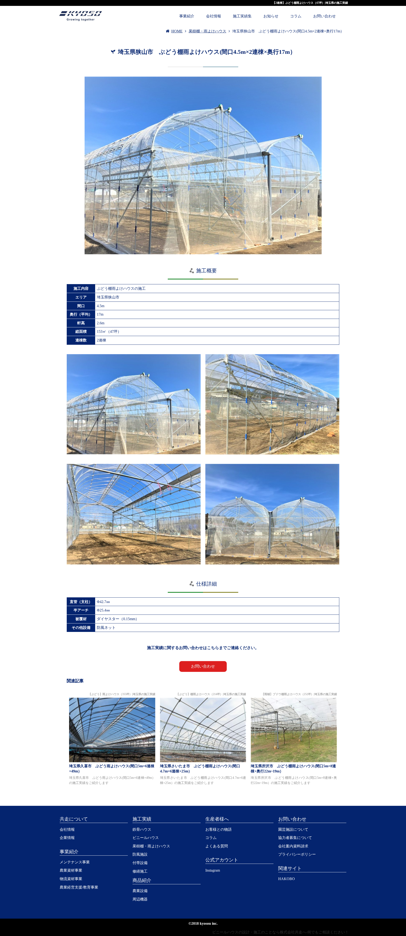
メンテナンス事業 (75, 862)
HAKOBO (286, 879)
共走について (74, 819)
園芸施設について (293, 829)
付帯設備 (140, 863)
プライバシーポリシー (297, 854)
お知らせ (270, 16)
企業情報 (67, 838)
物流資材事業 (71, 879)
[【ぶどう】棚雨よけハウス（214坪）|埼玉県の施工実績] (203, 730)
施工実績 (142, 819)
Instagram (212, 870)
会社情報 (213, 16)
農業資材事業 (71, 870)
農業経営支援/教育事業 (79, 887)
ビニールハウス (146, 838)
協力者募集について (295, 838)
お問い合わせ (324, 16)
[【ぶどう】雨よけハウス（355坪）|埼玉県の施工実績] (112, 730)
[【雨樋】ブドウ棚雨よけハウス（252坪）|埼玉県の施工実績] (294, 730)
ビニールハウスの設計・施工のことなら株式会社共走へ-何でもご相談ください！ (280, 932)
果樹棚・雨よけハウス (151, 846)
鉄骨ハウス (142, 829)
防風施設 (140, 854)
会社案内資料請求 (293, 846)
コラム (295, 16)
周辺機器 (140, 899)
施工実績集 (242, 16)
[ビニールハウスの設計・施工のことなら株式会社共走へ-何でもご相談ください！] (80, 15)
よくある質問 (216, 846)
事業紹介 (186, 16)
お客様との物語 (218, 829)
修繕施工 (140, 871)
